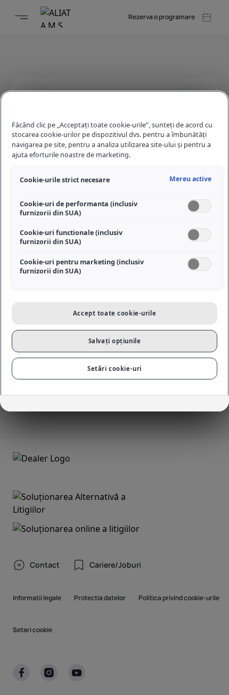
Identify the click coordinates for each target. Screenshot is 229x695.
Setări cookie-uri (114, 369)
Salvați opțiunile (114, 341)
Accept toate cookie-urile (114, 313)
